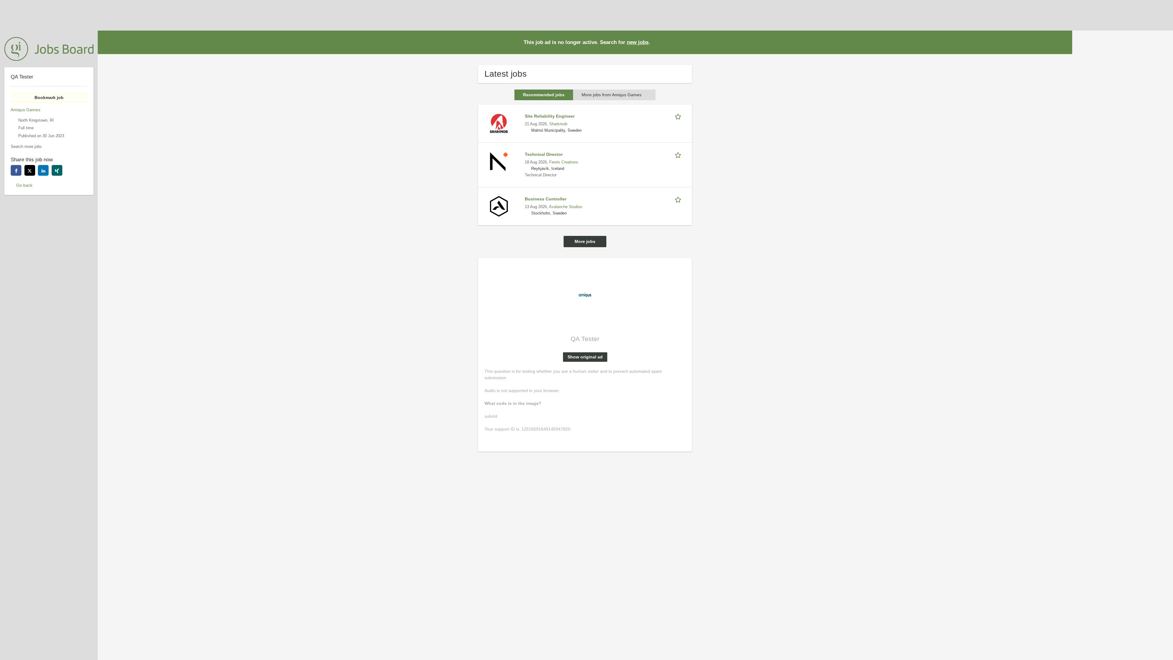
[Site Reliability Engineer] (498, 122)
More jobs (585, 241)
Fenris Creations (563, 162)
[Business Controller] (498, 206)
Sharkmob (558, 124)
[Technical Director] (498, 161)
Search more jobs (26, 147)
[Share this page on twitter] (29, 170)
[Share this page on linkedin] (43, 170)
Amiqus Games (25, 109)
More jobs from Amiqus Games (611, 94)
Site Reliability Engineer (550, 116)
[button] (1062, 42)
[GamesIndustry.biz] (48, 49)
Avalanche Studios (565, 207)
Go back (24, 185)
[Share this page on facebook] (16, 170)
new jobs (638, 42)
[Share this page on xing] (57, 170)
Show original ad (585, 356)
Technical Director (544, 154)
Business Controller (545, 198)
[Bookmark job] (679, 116)
